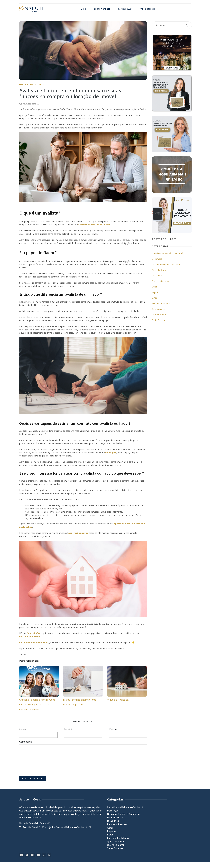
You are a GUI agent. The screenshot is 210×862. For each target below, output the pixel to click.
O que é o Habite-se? (118, 699)
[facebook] (21, 855)
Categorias (124, 9)
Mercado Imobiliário (31, 84)
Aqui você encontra (78, 533)
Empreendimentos (160, 281)
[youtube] (38, 855)
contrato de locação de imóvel (94, 224)
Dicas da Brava (159, 270)
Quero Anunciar (159, 309)
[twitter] (27, 855)
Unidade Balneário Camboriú (34, 823)
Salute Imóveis (34, 633)
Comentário (26, 741)
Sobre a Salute (102, 9)
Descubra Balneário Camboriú (166, 264)
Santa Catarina (158, 320)
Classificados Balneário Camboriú (167, 253)
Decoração (157, 259)
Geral (154, 286)
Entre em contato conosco (33, 642)
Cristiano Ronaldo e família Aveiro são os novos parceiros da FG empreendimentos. (37, 704)
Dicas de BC (157, 275)
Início (83, 9)
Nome (23, 729)
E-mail (68, 729)
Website (113, 729)
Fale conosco (148, 9)
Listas (154, 297)
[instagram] (32, 855)
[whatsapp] (49, 855)
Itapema (156, 292)
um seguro (110, 452)
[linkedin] (44, 855)
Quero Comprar (159, 314)
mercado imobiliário (29, 636)
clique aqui (63, 814)
